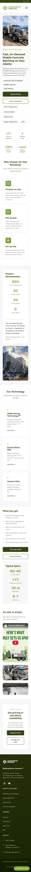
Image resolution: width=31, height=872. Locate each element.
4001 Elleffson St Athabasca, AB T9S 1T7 (13, 846)
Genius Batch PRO (8, 798)
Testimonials (7, 821)
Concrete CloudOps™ (9, 806)
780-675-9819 (10, 840)
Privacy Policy (10, 867)
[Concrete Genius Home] (12, 7)
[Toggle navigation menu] (26, 7)
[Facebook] (4, 783)
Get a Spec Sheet (15, 549)
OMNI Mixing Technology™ (11, 794)
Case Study (6, 826)
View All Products (15, 556)
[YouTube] (9, 783)
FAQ (4, 830)
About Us (5, 817)
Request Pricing (15, 94)
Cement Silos (7, 802)
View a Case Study (15, 101)
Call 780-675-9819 (15, 741)
